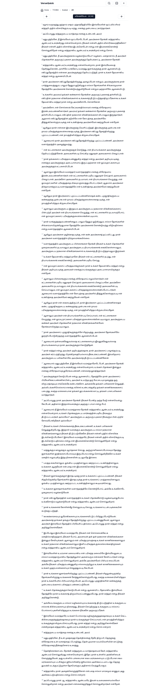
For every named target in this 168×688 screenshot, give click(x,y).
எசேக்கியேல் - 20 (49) (84, 16)
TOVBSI (56, 10)
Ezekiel (65, 10)
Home (46, 10)
